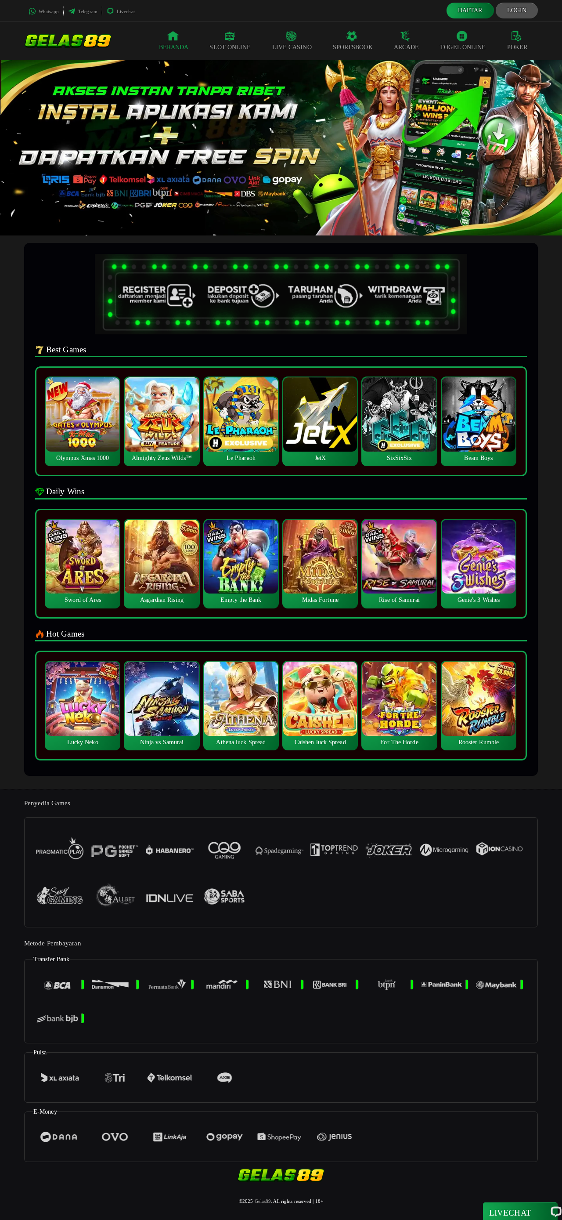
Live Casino (292, 47)
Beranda (174, 47)
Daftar (470, 10)
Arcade (406, 47)
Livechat (125, 11)
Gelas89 (263, 1201)
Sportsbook (353, 47)
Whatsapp (48, 11)
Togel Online (463, 47)
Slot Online (230, 47)
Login (517, 10)
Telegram (87, 11)
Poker (517, 47)
